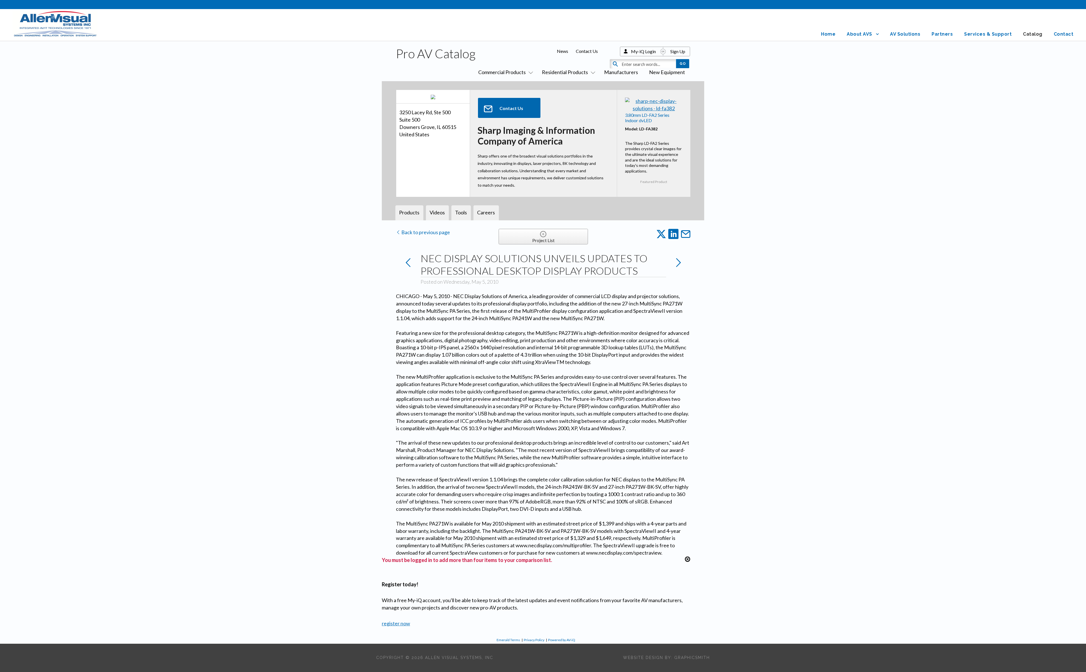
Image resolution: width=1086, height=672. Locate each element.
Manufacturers (621, 72)
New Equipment (667, 72)
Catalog (1032, 34)
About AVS (859, 34)
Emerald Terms (508, 640)
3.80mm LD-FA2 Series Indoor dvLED (647, 117)
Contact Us (587, 51)
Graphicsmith (692, 657)
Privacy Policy (534, 640)
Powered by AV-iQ (561, 640)
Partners (942, 34)
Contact (1064, 34)
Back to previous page (425, 232)
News (562, 51)
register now (396, 623)
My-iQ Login (643, 51)
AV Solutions (905, 34)
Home (828, 34)
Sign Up (677, 51)
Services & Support (988, 34)
